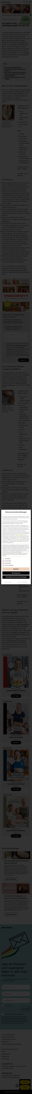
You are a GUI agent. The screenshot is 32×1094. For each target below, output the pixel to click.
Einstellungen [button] (18, 538)
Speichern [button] (16, 569)
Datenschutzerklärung (20, 534)
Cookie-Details (7, 582)
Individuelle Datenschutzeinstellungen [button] (16, 577)
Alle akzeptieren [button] (16, 573)
